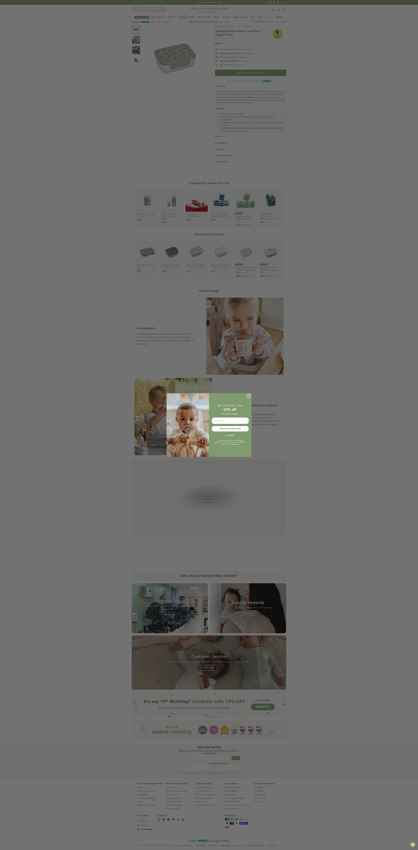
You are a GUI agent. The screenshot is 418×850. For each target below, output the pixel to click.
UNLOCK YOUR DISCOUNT (230, 429)
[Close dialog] (249, 396)
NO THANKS (230, 435)
